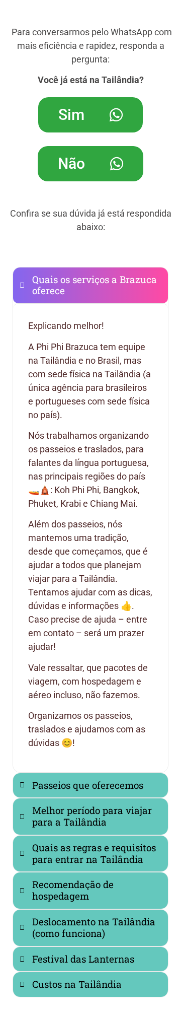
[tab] (90, 285)
